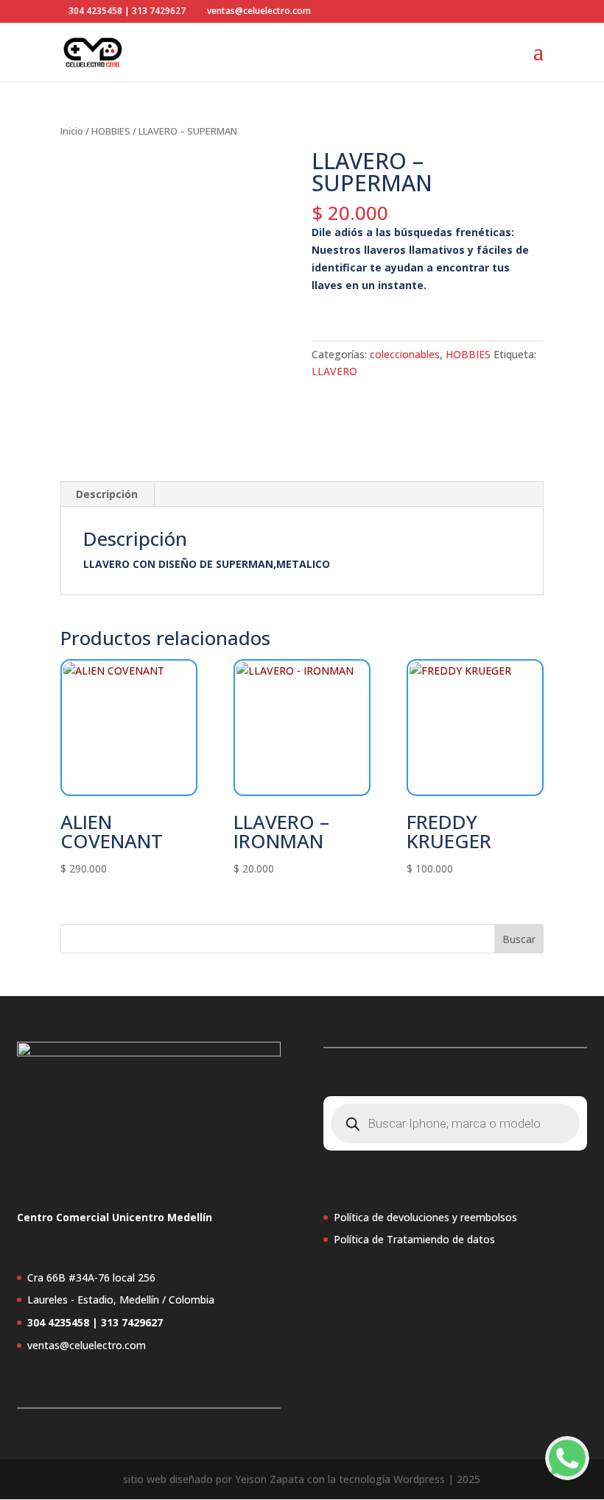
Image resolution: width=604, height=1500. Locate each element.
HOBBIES (110, 131)
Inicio (71, 131)
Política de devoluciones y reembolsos (425, 1217)
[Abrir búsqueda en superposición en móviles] (455, 1123)
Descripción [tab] (107, 494)
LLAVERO (334, 371)
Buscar (518, 939)
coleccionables (405, 354)
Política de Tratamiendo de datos (414, 1239)
